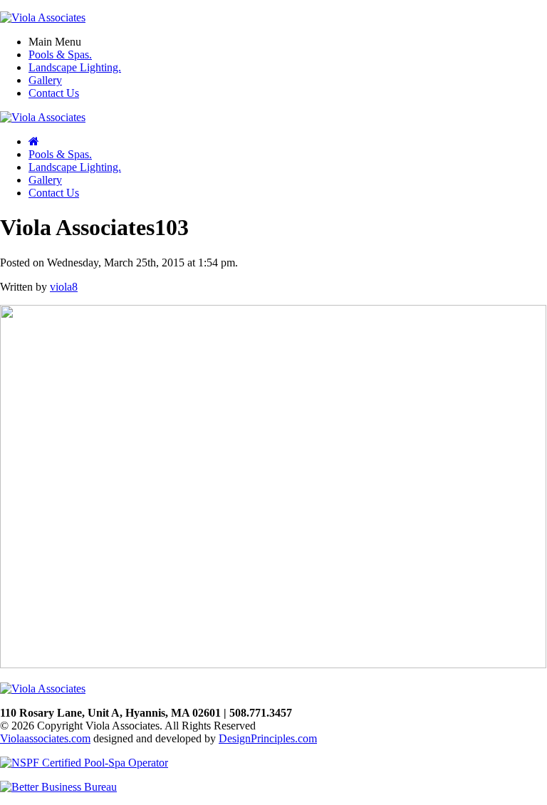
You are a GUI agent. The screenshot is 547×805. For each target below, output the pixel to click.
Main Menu (54, 42)
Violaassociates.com (45, 738)
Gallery (45, 80)
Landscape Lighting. (74, 67)
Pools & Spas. (60, 54)
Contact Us (53, 93)
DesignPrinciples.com (268, 738)
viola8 (64, 287)
